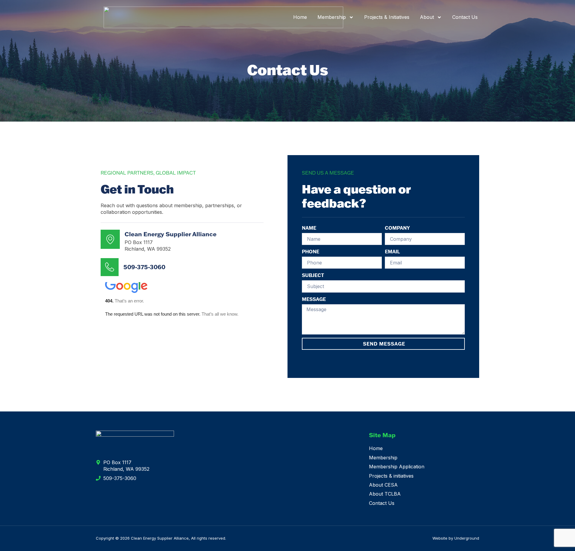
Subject (313, 275)
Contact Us (465, 17)
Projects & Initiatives (386, 17)
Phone (310, 252)
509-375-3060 (144, 267)
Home (300, 17)
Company (397, 228)
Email (392, 252)
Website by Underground (455, 538)
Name (309, 228)
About (427, 17)
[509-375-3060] (110, 267)
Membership (331, 17)
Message (314, 299)
